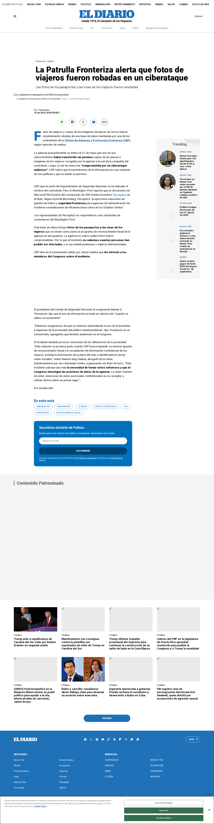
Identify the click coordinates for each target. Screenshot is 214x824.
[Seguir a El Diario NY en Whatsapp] (132, 739)
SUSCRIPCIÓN (156, 765)
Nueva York (34, 4)
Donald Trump (76, 28)
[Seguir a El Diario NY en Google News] (114, 739)
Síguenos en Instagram (157, 28)
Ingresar (198, 16)
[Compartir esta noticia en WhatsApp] (61, 122)
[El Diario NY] (106, 16)
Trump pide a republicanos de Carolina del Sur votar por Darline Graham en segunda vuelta (35, 642)
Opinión (62, 788)
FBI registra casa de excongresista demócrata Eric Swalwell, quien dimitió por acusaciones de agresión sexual (177, 693)
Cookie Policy (40, 806)
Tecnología (19, 788)
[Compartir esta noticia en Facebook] (72, 122)
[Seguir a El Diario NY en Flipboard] (120, 739)
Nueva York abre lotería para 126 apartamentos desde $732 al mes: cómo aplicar (188, 162)
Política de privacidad (88, 458)
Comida (183, 4)
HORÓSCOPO (156, 771)
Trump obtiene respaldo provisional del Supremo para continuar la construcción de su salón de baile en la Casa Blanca (129, 643)
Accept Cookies (163, 818)
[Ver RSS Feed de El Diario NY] (138, 739)
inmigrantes (63, 407)
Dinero (159, 4)
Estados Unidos (54, 4)
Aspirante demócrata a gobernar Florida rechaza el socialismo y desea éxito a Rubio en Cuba (129, 692)
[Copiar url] (104, 122)
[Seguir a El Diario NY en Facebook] (85, 739)
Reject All (163, 810)
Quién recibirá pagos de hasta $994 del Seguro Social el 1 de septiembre (188, 266)
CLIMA (108, 771)
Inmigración (102, 4)
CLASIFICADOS (112, 760)
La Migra (82, 407)
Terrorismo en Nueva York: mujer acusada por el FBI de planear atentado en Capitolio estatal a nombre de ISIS (188, 188)
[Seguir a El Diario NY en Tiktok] (109, 739)
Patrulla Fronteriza (105, 407)
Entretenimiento (124, 4)
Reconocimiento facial (68, 413)
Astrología (186, 203)
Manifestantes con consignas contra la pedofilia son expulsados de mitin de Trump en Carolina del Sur (83, 643)
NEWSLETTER (156, 760)
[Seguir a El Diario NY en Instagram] (97, 739)
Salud (171, 4)
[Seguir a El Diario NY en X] (91, 739)
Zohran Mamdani (54, 28)
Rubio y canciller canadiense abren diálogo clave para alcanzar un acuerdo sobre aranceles (83, 692)
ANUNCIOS (155, 776)
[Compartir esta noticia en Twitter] (83, 122)
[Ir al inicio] (25, 739)
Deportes (145, 4)
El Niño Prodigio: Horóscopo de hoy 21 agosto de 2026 (188, 211)
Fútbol (135, 28)
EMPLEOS (109, 765)
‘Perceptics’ (119, 194)
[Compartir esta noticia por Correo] (93, 122)
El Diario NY (40, 61)
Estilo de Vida (200, 4)
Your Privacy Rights (164, 803)
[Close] (209, 810)
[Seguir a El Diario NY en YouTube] (103, 739)
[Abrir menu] (15, 16)
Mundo (72, 4)
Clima (122, 28)
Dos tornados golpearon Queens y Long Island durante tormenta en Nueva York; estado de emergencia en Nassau (187, 241)
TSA (126, 407)
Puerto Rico (106, 28)
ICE (92, 28)
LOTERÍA (109, 776)
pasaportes (43, 413)
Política (86, 4)
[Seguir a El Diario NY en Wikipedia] (126, 739)
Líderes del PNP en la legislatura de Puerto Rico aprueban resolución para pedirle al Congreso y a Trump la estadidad (178, 643)
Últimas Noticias (12, 4)
